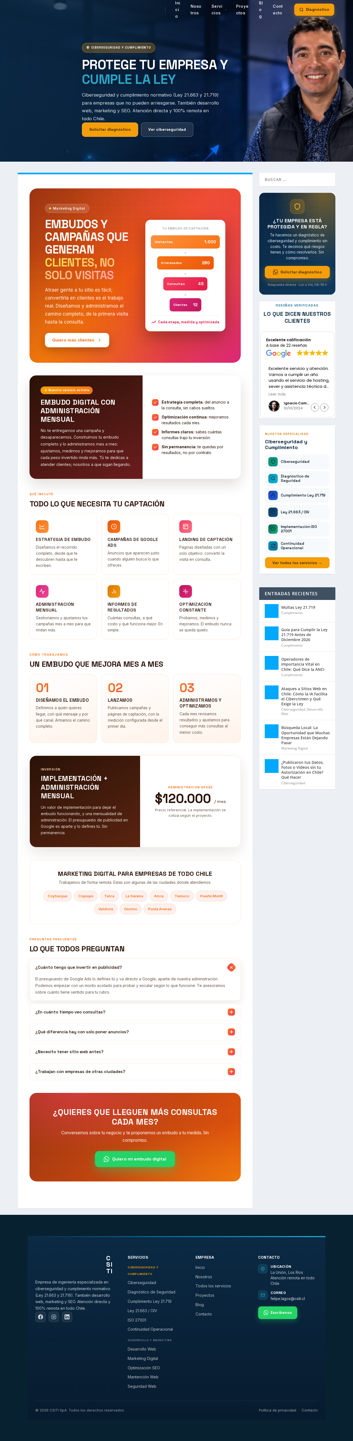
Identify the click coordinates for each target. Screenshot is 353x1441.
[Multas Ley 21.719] (272, 611)
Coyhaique (57, 896)
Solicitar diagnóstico (110, 129)
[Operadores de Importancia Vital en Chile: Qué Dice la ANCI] (272, 663)
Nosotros (196, 9)
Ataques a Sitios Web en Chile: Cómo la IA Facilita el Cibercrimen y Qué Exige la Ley (304, 696)
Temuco (182, 896)
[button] (324, 407)
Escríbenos (281, 1312)
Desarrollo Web (142, 1349)
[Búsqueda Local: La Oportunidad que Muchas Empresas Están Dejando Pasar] (272, 731)
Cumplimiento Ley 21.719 (150, 1301)
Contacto (278, 9)
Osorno (130, 909)
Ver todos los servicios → (297, 562)
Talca (109, 896)
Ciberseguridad (293, 709)
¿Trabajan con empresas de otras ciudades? (80, 1071)
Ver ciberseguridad (167, 129)
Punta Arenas (160, 909)
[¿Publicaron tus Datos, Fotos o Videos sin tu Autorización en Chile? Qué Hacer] (272, 766)
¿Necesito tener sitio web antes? (69, 1051)
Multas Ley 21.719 (298, 607)
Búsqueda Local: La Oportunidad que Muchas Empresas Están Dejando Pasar (305, 735)
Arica (159, 896)
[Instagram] (54, 1317)
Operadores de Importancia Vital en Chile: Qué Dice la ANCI (302, 664)
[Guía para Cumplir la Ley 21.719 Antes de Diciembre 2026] (272, 633)
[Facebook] (40, 1317)
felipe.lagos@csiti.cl (288, 1298)
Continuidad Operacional (150, 1329)
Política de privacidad (277, 1410)
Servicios (217, 9)
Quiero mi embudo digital (139, 1159)
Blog (200, 1304)
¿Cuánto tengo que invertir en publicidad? (78, 967)
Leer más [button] (274, 394)
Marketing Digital (294, 748)
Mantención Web (143, 1377)
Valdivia (105, 909)
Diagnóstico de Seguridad (151, 1292)
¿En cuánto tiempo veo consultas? (70, 1012)
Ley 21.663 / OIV (142, 1310)
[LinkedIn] (67, 1317)
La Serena (134, 896)
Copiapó (85, 896)
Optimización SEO (144, 1367)
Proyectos (242, 9)
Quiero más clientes (73, 340)
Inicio (200, 1267)
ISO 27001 (137, 1320)
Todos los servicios (213, 1285)
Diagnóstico (317, 9)
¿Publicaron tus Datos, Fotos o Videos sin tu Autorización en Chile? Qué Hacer (302, 770)
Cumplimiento (292, 612)
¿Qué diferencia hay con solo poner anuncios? (82, 1031)
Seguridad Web (142, 1386)
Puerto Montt (211, 896)
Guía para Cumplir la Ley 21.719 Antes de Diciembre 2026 (304, 634)
